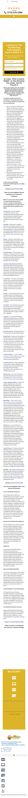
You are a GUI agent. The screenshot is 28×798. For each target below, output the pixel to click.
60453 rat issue (16, 342)
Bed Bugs (6, 224)
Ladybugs (6, 316)
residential (5, 212)
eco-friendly (16, 159)
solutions (5, 203)
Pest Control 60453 (14, 80)
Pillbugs (20, 354)
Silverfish (12, 356)
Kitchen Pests (7, 374)
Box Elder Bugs (7, 252)
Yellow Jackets (14, 400)
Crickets (16, 354)
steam (12, 165)
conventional (19, 165)
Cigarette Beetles (19, 379)
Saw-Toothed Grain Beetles (15, 377)
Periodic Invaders (7, 354)
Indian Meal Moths (7, 379)
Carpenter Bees (18, 263)
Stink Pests (6, 425)
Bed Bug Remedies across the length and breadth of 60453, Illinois (14, 90)
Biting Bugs (6, 400)
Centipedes (6, 356)
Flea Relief (6, 305)
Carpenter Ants (7, 263)
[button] (14, 16)
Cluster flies (19, 356)
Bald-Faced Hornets (12, 402)
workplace (13, 212)
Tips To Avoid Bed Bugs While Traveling (13, 745)
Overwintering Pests (8, 362)
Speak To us (8, 622)
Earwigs (5, 293)
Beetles (5, 239)
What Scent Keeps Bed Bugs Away (11, 742)
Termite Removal (7, 448)
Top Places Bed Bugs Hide (9, 743)
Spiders (5, 382)
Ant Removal (6, 211)
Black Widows (13, 382)
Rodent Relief (6, 336)
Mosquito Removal (8, 331)
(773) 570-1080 (15, 57)
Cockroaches (6, 278)
